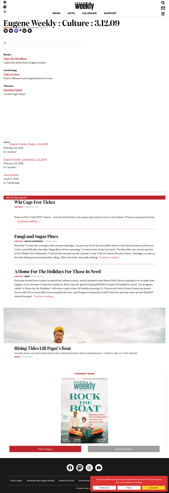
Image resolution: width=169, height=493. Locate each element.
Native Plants (11, 174)
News (27, 276)
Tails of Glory (12, 74)
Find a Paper (45, 449)
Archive (8, 27)
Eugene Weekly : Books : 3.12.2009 (29, 143)
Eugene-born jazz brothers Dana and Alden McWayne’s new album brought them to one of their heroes (75, 353)
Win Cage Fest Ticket (34, 201)
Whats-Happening (33, 241)
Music (17, 356)
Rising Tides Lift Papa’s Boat (42, 348)
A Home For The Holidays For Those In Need (57, 271)
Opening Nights (13, 90)
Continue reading (28, 221)
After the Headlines (15, 58)
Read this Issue (123, 449)
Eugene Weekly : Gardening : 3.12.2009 (25, 159)
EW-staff (21, 27)
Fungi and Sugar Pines (36, 236)
